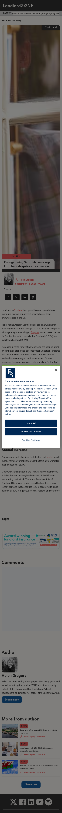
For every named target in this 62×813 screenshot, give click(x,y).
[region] (31, 406)
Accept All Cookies (31, 432)
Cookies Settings (31, 440)
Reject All (31, 423)
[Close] (55, 369)
